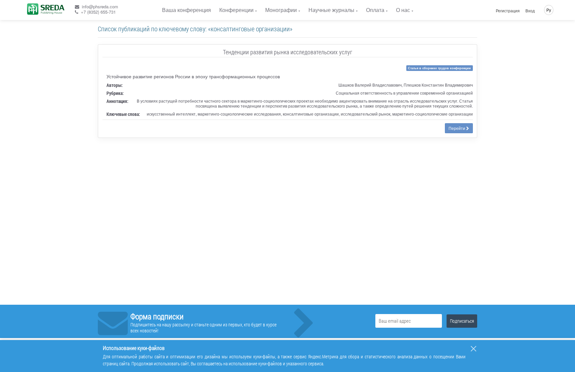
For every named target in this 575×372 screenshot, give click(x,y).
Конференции (236, 10)
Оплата (375, 10)
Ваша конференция (186, 10)
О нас (403, 10)
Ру (548, 10)
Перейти (457, 128)
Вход (530, 10)
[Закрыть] (473, 348)
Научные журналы (331, 10)
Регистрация (508, 10)
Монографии (281, 10)
